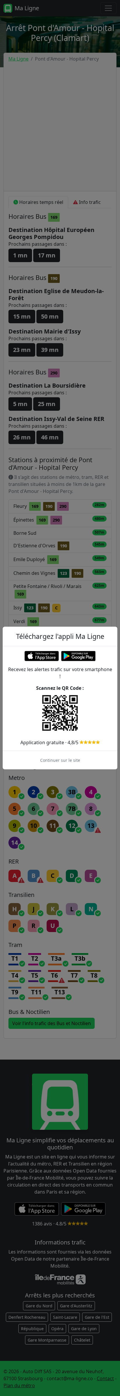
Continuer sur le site (60, 760)
